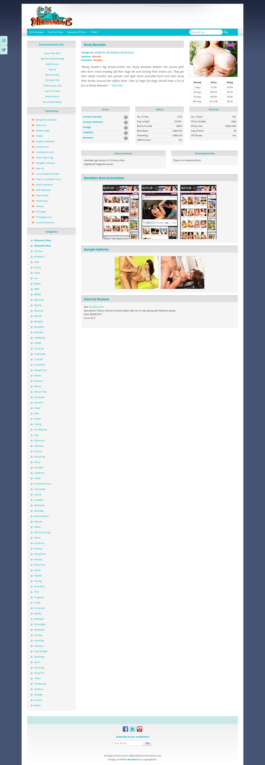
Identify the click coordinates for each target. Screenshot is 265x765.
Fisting (37, 424)
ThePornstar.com (52, 85)
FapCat (52, 69)
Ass (36, 278)
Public (37, 602)
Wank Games (52, 96)
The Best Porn (96, 306)
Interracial (39, 489)
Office (37, 527)
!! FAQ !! (94, 32)
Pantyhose (40, 554)
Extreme (38, 402)
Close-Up (39, 348)
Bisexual (38, 310)
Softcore (38, 645)
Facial (37, 408)
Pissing (38, 581)
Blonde (38, 316)
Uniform (38, 689)
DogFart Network (45, 141)
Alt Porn (38, 251)
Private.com (42, 146)
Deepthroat (40, 370)
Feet (36, 413)
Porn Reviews (36, 32)
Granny (38, 451)
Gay (36, 435)
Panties (38, 548)
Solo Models (40, 651)
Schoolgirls (40, 624)
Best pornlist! (52, 74)
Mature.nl (41, 125)
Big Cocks (39, 299)
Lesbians (39, 499)
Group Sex (39, 456)
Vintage (38, 694)
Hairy (37, 462)
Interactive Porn (43, 483)
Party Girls (39, 564)
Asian (37, 272)
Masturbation (41, 516)
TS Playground (44, 217)
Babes (37, 283)
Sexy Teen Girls (52, 53)
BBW (36, 289)
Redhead (39, 618)
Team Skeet (42, 195)
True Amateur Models (47, 173)
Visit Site (117, 85)
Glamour (39, 445)
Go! (148, 743)
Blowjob (38, 321)
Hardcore (39, 472)
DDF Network (43, 190)
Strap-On (39, 673)
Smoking (39, 640)
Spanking (39, 656)
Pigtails (38, 575)
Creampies (40, 353)
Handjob (39, 467)
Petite (37, 570)
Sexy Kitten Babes (52, 101)
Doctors (38, 380)
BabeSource (52, 64)
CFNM (37, 343)
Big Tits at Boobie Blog (52, 58)
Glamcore (39, 440)
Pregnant (39, 597)
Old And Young (42, 532)
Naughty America (45, 163)
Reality (37, 613)
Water (37, 705)
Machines (39, 505)
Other (37, 537)
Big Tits (38, 305)
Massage (39, 510)
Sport (37, 662)
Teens (37, 678)
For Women (40, 429)
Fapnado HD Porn (76, 32)
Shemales (39, 629)
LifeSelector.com (45, 152)
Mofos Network (44, 184)
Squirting (39, 667)
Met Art (40, 168)
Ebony (37, 386)
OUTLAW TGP (52, 80)
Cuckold (38, 359)
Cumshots (39, 364)
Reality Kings (43, 130)
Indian (37, 478)
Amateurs (39, 256)
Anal (36, 262)
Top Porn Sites (55, 32)
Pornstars (39, 586)
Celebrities (39, 337)
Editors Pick (40, 391)
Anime (37, 267)
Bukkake (38, 332)
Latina (37, 494)
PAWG (39, 136)
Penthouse (42, 200)
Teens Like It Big (44, 157)
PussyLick (39, 608)
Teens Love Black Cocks (48, 179)
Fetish (37, 418)
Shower (38, 635)
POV (36, 591)
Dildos (37, 375)
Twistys (40, 206)
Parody (38, 559)
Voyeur (38, 700)
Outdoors (39, 543)
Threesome (40, 683)
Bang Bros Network (46, 119)
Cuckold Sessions (45, 222)
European (39, 397)
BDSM (37, 294)
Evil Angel (41, 211)
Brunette (39, 326)
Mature (38, 521)
